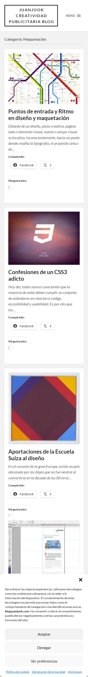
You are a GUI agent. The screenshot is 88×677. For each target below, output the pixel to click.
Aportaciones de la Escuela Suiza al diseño (41, 454)
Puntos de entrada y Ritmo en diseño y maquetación (41, 114)
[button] (80, 579)
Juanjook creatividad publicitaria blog (31, 15)
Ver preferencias (44, 661)
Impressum (75, 672)
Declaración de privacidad (48, 672)
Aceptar (44, 634)
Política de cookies (17, 672)
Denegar (44, 647)
